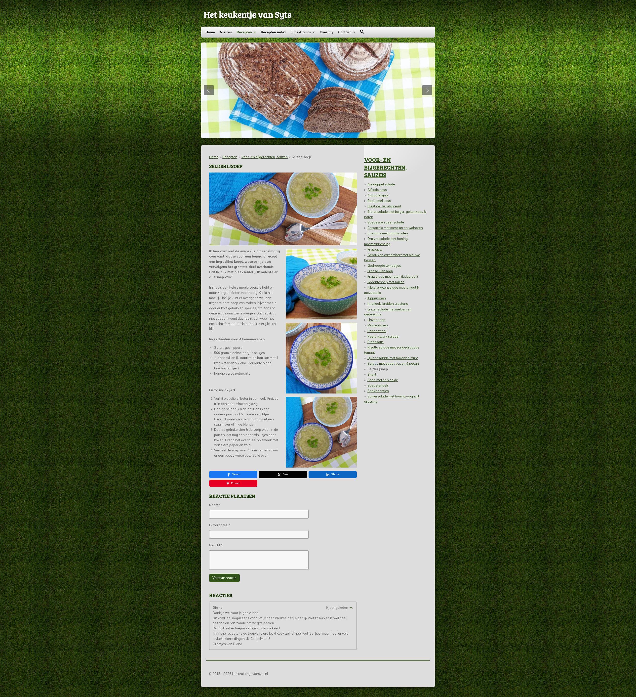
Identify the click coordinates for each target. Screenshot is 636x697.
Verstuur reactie (224, 578)
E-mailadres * (219, 525)
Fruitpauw (374, 249)
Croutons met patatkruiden (387, 233)
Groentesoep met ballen (385, 282)
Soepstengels (378, 385)
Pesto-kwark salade (382, 336)
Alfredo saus (377, 190)
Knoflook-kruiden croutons (387, 303)
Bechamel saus (379, 201)
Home (213, 157)
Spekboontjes (378, 391)
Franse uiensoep (380, 271)
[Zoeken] (362, 32)
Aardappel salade (381, 184)
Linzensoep (376, 320)
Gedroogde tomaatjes (384, 265)
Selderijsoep (301, 157)
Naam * (215, 505)
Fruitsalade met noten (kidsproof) (392, 276)
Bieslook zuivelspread (384, 206)
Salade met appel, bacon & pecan (393, 363)
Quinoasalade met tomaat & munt (392, 358)
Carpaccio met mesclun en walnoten (395, 228)
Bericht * (216, 545)
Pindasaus (375, 342)
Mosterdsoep (377, 325)
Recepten (229, 157)
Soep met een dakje (382, 380)
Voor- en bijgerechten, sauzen (264, 157)
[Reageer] (351, 608)
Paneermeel (376, 331)
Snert (371, 374)
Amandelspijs (377, 195)
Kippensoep (376, 298)
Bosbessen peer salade (385, 222)
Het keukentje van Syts (247, 14)
